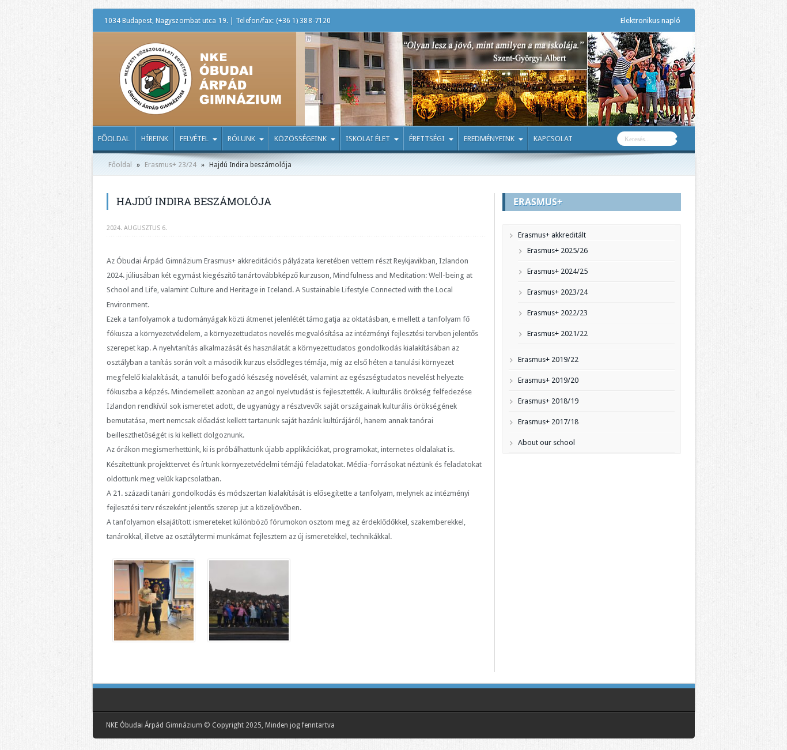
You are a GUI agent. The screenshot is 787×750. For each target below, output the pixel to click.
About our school (546, 442)
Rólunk (241, 138)
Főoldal (114, 138)
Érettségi (427, 138)
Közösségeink (300, 138)
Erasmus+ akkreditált (552, 235)
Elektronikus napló (650, 20)
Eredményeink (489, 138)
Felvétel (194, 138)
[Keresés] (686, 140)
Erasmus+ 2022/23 (557, 312)
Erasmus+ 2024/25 (557, 271)
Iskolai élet (368, 138)
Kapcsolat (553, 138)
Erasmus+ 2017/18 (548, 421)
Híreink (154, 138)
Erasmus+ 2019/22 (548, 359)
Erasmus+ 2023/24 (557, 292)
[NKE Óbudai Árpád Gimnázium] (200, 106)
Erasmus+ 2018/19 (548, 401)
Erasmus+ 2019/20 (548, 380)
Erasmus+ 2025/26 (557, 250)
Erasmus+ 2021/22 (557, 333)
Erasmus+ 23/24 (170, 165)
